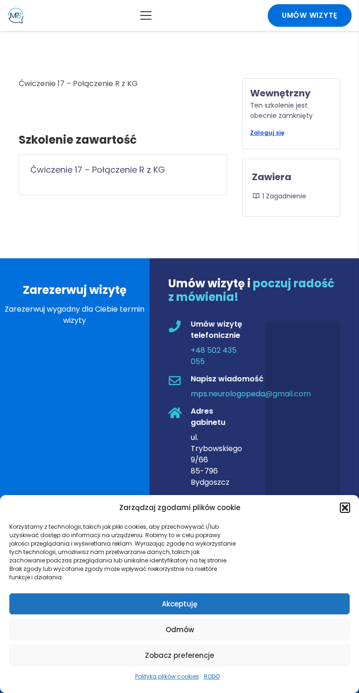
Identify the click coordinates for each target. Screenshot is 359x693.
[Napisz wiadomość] (179, 381)
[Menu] (146, 15)
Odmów (179, 630)
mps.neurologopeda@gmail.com (251, 393)
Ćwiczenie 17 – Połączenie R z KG (97, 169)
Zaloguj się (267, 133)
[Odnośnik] (15, 15)
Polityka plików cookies (167, 676)
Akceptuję (179, 604)
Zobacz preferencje (179, 655)
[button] (345, 507)
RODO (212, 676)
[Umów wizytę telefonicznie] (179, 327)
